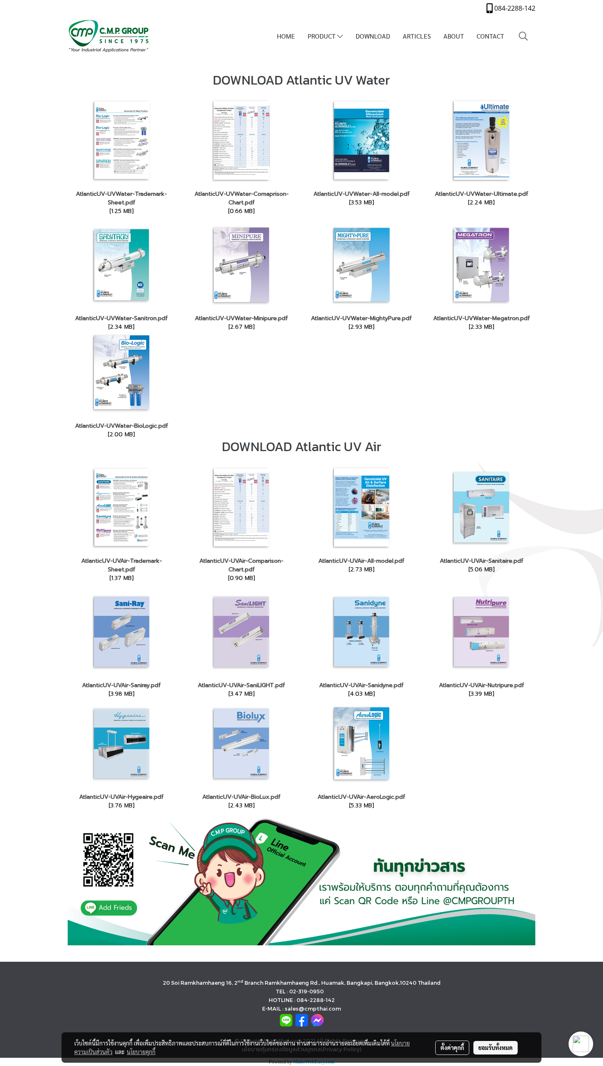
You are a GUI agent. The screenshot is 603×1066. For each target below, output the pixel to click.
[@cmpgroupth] (286, 1020)
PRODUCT (322, 36)
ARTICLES (417, 36)
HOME (286, 36)
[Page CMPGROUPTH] (302, 1020)
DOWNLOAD (373, 36)
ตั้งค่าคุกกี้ (452, 1047)
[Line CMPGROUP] (301, 881)
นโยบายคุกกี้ (141, 1051)
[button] (523, 36)
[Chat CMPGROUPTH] (317, 1020)
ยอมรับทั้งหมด (495, 1047)
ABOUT (453, 36)
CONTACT (490, 36)
